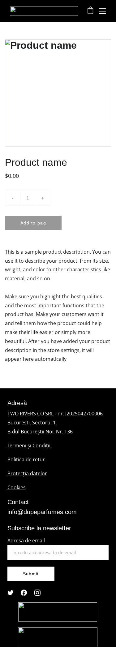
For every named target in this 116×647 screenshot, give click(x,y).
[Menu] (102, 11)
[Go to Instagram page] (37, 593)
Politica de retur (26, 459)
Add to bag (33, 222)
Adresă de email (26, 540)
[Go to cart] (90, 11)
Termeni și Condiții (28, 445)
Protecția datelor (27, 473)
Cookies (16, 487)
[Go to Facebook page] (24, 593)
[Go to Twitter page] (10, 593)
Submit (31, 573)
